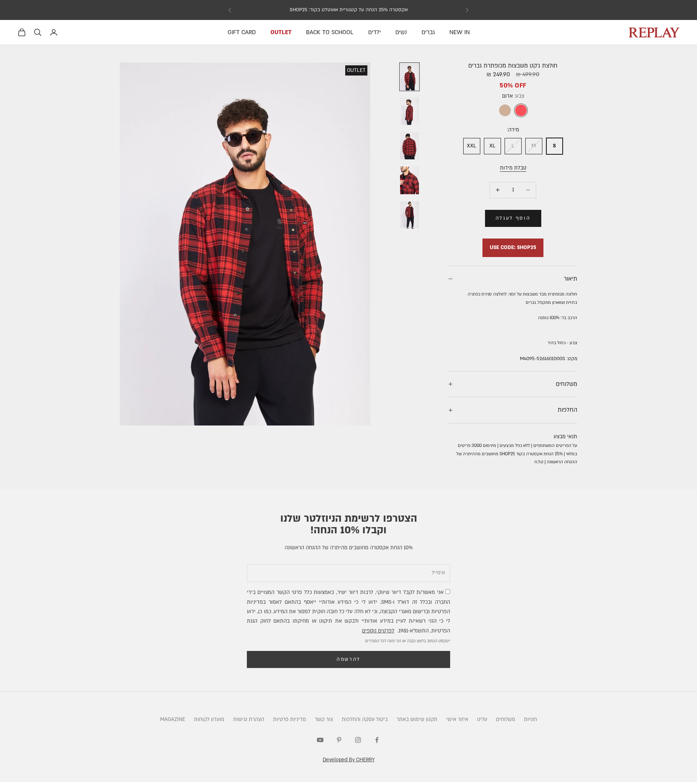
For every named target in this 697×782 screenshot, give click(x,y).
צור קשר (324, 719)
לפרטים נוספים (378, 630)
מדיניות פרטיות (289, 719)
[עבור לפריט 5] (409, 215)
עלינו (482, 719)
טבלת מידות (513, 167)
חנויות (530, 719)
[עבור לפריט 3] (409, 145)
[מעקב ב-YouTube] (320, 740)
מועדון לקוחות (209, 719)
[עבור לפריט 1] (409, 76)
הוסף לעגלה (513, 218)
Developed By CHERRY (349, 759)
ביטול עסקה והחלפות (365, 719)
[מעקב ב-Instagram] (358, 740)
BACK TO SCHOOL (330, 32)
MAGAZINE (172, 719)
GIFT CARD (242, 32)
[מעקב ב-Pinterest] (339, 740)
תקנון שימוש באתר (416, 719)
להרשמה (348, 659)
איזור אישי (457, 719)
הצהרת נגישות (248, 719)
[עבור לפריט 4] (409, 180)
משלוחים (505, 719)
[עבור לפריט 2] (409, 111)
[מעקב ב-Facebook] (376, 740)
